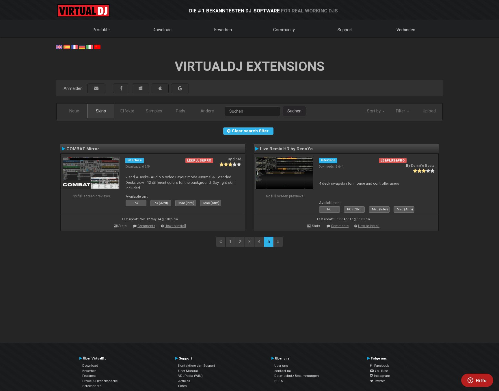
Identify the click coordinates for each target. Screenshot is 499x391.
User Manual (188, 371)
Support (345, 29)
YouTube (381, 371)
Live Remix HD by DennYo (286, 148)
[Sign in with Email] (96, 89)
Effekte (127, 111)
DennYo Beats (423, 166)
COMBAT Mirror (82, 148)
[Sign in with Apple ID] (160, 89)
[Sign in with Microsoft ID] (140, 89)
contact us (282, 371)
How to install (175, 226)
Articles (184, 381)
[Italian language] (89, 46)
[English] (59, 46)
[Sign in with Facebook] (121, 89)
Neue (74, 111)
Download (162, 29)
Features (89, 376)
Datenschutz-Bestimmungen (296, 376)
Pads (180, 111)
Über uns (281, 366)
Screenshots (91, 386)
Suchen (294, 111)
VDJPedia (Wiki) (190, 376)
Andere (207, 111)
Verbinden (405, 29)
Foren (182, 386)
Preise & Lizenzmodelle (100, 381)
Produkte (101, 29)
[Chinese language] (97, 46)
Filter (401, 111)
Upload (429, 111)
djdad (236, 159)
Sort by (374, 111)
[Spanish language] (67, 46)
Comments (146, 226)
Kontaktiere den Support (196, 366)
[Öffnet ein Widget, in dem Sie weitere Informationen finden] (477, 381)
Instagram (381, 376)
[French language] (74, 46)
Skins (101, 111)
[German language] (82, 46)
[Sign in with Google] (180, 89)
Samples (154, 111)
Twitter (379, 381)
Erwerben (223, 29)
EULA (278, 381)
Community (284, 29)
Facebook (380, 366)
